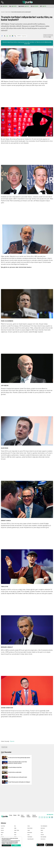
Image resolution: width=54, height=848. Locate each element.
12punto (49, 37)
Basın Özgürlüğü (43, 836)
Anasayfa (2, 12)
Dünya (29, 826)
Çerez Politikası (23, 816)
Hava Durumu (43, 839)
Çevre (29, 834)
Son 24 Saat (3, 826)
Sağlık (15, 828)
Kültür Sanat (43, 828)
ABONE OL (19, 35)
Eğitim (15, 832)
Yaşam (29, 830)
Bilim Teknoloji (30, 832)
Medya (42, 830)
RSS (19, 815)
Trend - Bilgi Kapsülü (44, 826)
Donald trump (4, 747)
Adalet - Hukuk (16, 830)
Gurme (42, 832)
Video (15, 834)
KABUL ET (16, 845)
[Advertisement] (27, 96)
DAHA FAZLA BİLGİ (6, 845)
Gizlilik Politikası (28, 816)
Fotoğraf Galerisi (7, 12)
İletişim (14, 815)
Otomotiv (42, 834)
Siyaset (2, 832)
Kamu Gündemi (30, 828)
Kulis (15, 826)
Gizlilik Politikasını (9, 843)
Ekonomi (2, 830)
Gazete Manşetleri (31, 839)
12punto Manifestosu (34, 816)
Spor (2, 834)
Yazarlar (2, 828)
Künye (10, 815)
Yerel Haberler (30, 836)
